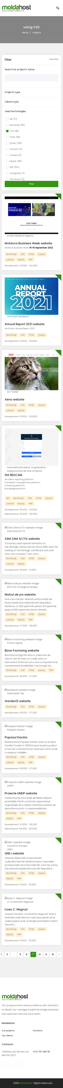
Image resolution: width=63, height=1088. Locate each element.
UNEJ (9, 849)
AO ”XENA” (12, 392)
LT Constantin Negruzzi (19, 901)
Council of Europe (16, 846)
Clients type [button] (12, 101)
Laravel (10, 259)
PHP (31, 259)
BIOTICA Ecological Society (22, 587)
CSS (23, 254)
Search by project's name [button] (19, 69)
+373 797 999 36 (41, 1051)
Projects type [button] (12, 92)
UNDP (9, 785)
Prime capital (14, 643)
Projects (37, 32)
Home (25, 32)
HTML (31, 254)
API (7, 498)
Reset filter (53, 59)
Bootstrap (11, 254)
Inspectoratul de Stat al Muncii (24, 471)
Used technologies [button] (15, 111)
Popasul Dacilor (15, 729)
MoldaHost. (26, 1083)
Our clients (7, 1035)
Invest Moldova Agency (20, 235)
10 (53, 954)
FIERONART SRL (15, 693)
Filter (31, 183)
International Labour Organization (26, 467)
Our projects (8, 1030)
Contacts (37, 1030)
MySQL (21, 259)
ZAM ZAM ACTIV (15, 531)
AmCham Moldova (17, 316)
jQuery (41, 254)
